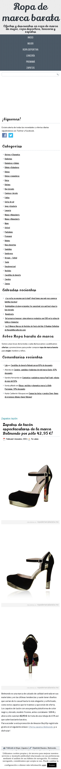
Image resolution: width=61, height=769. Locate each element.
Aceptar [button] (52, 765)
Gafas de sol (9, 201)
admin (36, 438)
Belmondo (52, 748)
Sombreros (9, 253)
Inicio (30, 37)
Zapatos (30, 67)
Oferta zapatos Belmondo (41, 727)
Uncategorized (10, 266)
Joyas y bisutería (11, 206)
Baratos (43, 748)
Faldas (7, 197)
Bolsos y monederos (12, 175)
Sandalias (8, 249)
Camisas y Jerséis (11, 193)
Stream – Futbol (11, 257)
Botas (7, 180)
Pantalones (9, 231)
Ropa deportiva (30, 49)
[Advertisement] (23, 95)
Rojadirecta (9, 313)
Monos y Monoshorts (12, 214)
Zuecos (7, 283)
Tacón (7, 261)
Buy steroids (9, 188)
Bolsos (7, 171)
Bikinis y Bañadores (12, 167)
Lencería (30, 55)
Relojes (7, 240)
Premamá (30, 61)
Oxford (7, 227)
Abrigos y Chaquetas (12, 154)
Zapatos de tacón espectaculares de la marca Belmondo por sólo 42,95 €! (28, 429)
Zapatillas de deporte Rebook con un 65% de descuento (31, 365)
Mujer (30, 43)
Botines (7, 184)
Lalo (6, 365)
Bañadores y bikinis (12, 163)
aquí (44, 765)
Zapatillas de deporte (13, 274)
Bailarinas (8, 158)
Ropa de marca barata (30, 12)
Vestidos (8, 270)
